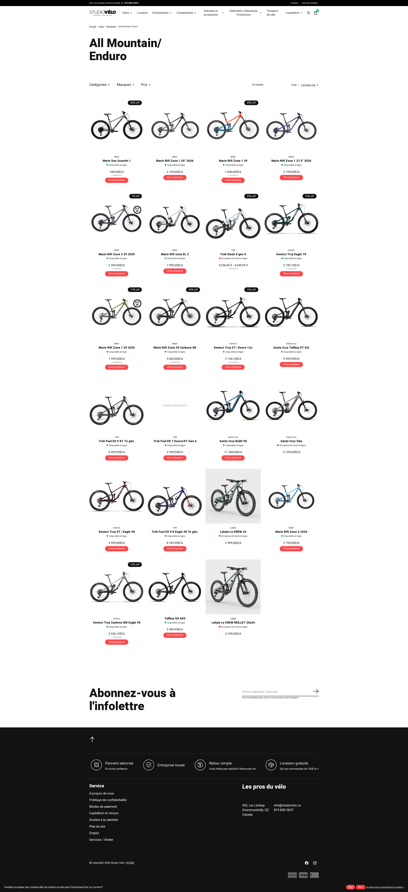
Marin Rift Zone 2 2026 (291, 532)
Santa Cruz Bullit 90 (233, 441)
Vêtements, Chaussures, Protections (243, 13)
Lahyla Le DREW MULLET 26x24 (233, 623)
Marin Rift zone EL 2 (175, 254)
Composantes (185, 13)
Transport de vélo (272, 13)
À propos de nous (101, 793)
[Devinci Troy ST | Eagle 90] (116, 496)
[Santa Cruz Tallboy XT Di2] (291, 312)
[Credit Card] (314, 876)
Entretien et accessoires (211, 13)
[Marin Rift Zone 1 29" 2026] (174, 125)
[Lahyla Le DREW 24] (233, 496)
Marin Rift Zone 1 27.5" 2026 (291, 161)
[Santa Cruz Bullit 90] (233, 405)
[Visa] (303, 876)
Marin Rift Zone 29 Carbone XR (174, 348)
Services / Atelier (101, 839)
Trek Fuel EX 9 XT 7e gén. (117, 441)
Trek (233, 250)
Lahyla (233, 527)
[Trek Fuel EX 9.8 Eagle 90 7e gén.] (174, 496)
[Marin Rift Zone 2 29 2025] (116, 218)
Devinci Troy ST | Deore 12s (233, 348)
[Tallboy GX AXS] (174, 586)
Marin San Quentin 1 (117, 161)
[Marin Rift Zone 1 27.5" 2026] (291, 125)
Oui (350, 887)
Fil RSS (130, 863)
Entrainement (160, 13)
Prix (144, 84)
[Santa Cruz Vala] (291, 405)
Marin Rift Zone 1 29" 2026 (174, 161)
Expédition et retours (104, 813)
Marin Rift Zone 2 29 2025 (117, 254)
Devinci (291, 250)
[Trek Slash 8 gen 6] (233, 218)
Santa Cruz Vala (291, 441)
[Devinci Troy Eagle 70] (291, 218)
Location (142, 13)
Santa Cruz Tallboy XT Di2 (291, 348)
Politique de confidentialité (108, 800)
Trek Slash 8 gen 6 (233, 254)
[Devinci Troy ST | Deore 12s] (233, 312)
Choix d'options (117, 180)
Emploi (94, 833)
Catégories (98, 84)
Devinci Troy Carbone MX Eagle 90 (116, 623)
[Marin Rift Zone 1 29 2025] (116, 312)
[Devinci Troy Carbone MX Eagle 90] (116, 586)
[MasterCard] (292, 876)
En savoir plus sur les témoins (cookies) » (385, 887)
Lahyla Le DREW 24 (233, 532)
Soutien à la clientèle (103, 820)
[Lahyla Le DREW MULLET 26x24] (233, 586)
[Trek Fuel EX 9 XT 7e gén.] (116, 405)
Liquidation (292, 13)
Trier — (295, 85)
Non (360, 887)
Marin (116, 156)
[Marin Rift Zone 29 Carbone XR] (174, 312)
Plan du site (97, 826)
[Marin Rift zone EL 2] (174, 218)
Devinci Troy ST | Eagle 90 (117, 532)
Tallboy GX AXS (175, 618)
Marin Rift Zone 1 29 (233, 161)
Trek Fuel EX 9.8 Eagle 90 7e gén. (175, 532)
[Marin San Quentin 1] (116, 125)
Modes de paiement (103, 806)
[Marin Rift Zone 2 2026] (291, 496)
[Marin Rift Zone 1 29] (233, 125)
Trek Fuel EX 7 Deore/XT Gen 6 (175, 441)
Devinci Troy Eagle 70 (291, 254)
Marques (124, 84)
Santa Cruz (291, 343)
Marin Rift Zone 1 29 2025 (117, 348)
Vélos (125, 13)
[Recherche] (308, 13)
